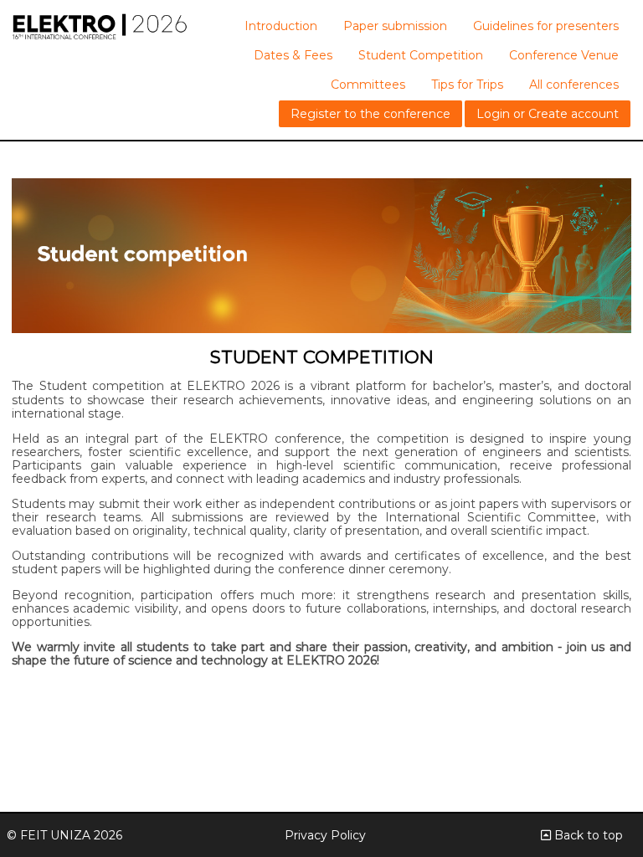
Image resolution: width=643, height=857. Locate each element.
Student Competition (420, 55)
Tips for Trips (467, 84)
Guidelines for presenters (546, 25)
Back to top (587, 835)
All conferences (574, 84)
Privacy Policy (325, 835)
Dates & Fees (293, 55)
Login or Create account (547, 113)
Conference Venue (564, 55)
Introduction (280, 25)
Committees (368, 84)
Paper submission (395, 25)
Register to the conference (370, 113)
